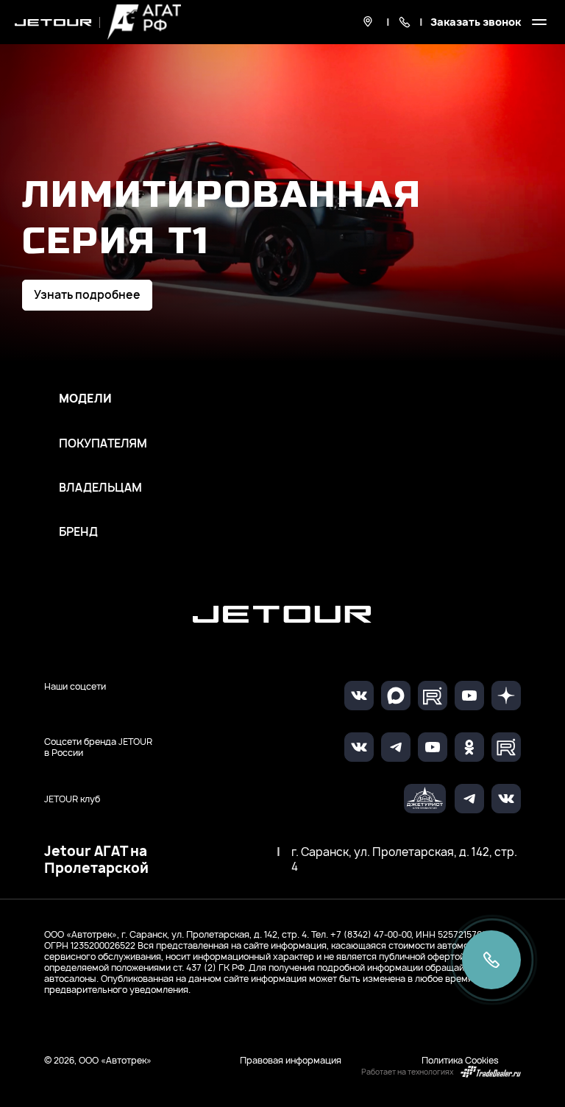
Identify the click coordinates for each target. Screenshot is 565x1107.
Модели (85, 399)
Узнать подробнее (87, 295)
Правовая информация (290, 1060)
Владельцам (100, 488)
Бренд (78, 532)
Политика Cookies (460, 1060)
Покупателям (103, 443)
